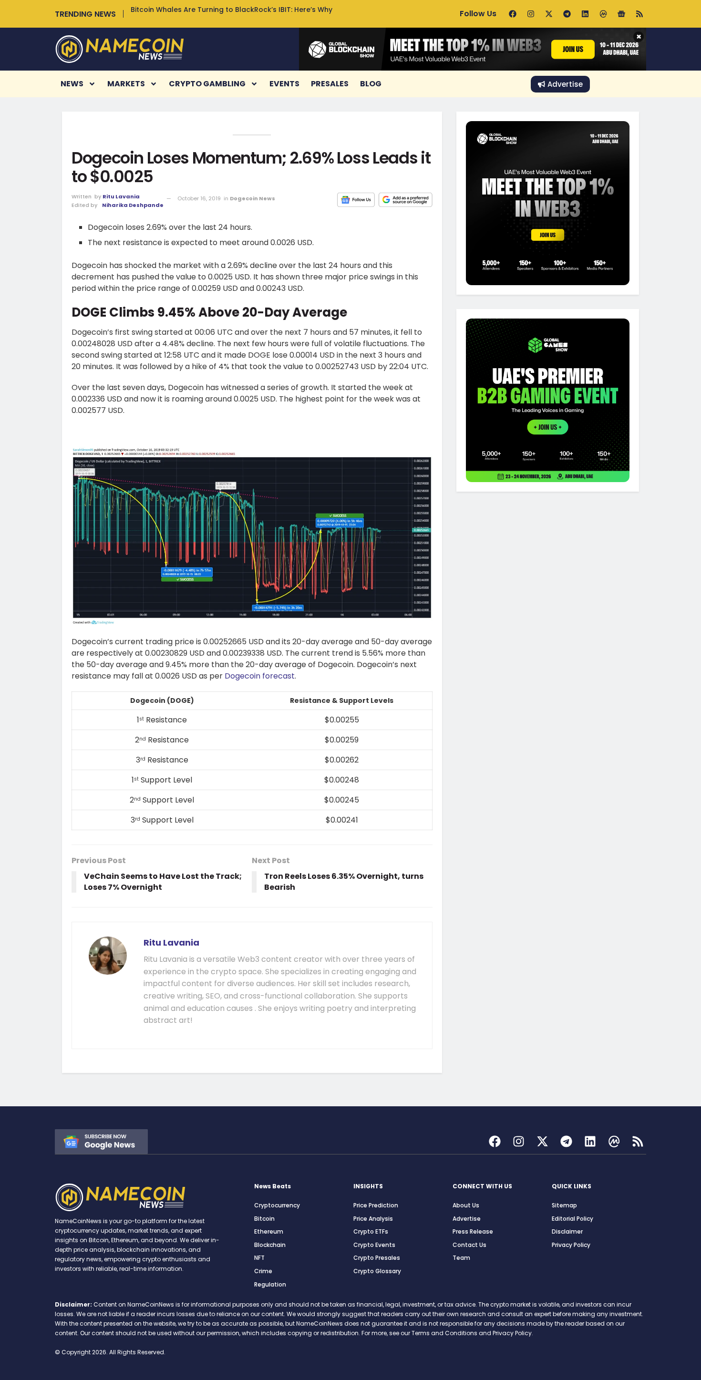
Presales (330, 83)
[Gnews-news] (621, 14)
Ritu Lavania (121, 196)
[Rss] (639, 14)
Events (284, 83)
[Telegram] (567, 14)
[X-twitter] (549, 14)
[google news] (101, 1140)
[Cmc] (603, 14)
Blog (370, 83)
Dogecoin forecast (260, 675)
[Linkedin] (585, 14)
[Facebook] (512, 14)
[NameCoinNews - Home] (120, 49)
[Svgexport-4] (614, 1141)
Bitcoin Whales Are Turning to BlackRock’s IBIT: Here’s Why (231, 9)
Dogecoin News (252, 198)
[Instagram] (530, 14)
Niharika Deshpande (133, 205)
